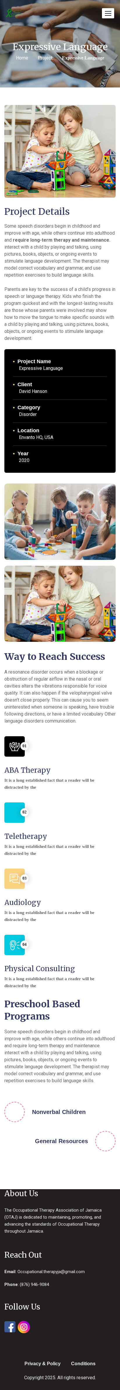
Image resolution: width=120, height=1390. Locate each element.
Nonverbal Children (59, 1112)
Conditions (83, 1363)
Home (22, 58)
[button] (108, 13)
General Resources (61, 1141)
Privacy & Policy (42, 1363)
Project (45, 58)
